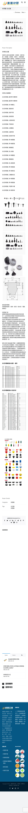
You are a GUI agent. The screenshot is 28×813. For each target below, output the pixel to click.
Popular (6, 655)
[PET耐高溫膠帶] (17, 756)
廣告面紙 (5, 767)
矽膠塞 (12, 502)
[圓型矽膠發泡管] (17, 761)
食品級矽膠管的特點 (13, 659)
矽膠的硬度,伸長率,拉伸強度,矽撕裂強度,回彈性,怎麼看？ (13, 667)
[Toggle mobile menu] (25, 2)
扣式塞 (12, 506)
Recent (14, 655)
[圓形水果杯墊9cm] (22, 770)
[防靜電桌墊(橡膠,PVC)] (22, 761)
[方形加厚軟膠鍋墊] (22, 775)
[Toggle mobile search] (22, 2)
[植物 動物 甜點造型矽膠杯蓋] (22, 765)
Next (23, 12)
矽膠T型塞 (6, 770)
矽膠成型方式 (7, 674)
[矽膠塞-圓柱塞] (17, 751)
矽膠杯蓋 (5, 750)
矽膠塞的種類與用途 (7, 762)
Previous (17, 12)
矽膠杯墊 (5, 754)
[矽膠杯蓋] (17, 770)
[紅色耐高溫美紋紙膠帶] (22, 751)
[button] (14, 684)
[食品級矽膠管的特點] (5, 659)
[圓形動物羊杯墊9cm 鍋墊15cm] (17, 775)
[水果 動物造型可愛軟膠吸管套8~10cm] (17, 765)
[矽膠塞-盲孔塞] (22, 756)
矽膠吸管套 (6, 757)
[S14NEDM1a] (14, 438)
